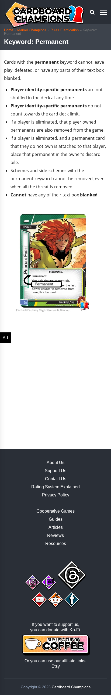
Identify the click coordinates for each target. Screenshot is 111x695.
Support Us (55, 470)
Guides (56, 519)
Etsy (55, 666)
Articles (55, 527)
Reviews (55, 535)
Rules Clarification (64, 30)
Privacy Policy (55, 495)
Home (8, 30)
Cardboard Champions (71, 687)
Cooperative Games (55, 511)
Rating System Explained (55, 487)
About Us (55, 462)
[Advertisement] (55, 388)
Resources (55, 543)
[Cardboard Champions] (44, 15)
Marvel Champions (31, 30)
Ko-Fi (75, 630)
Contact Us (55, 478)
